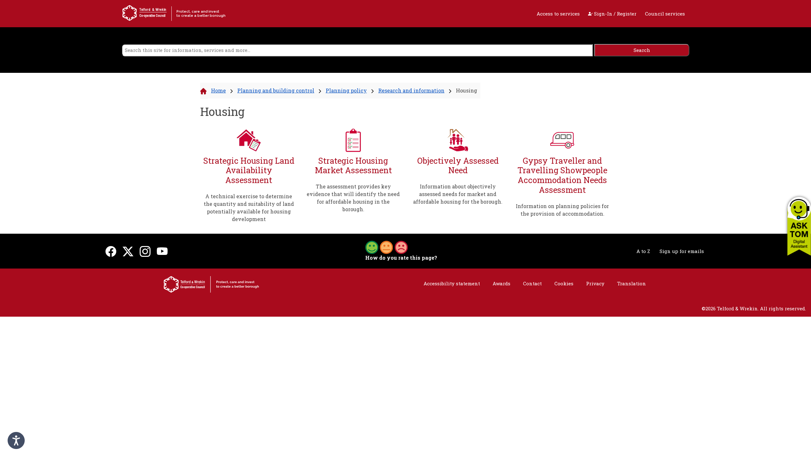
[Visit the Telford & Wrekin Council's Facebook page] (110, 251)
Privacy (595, 283)
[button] (799, 226)
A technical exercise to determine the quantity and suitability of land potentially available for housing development (249, 207)
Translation (631, 283)
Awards (501, 283)
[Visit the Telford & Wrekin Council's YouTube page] (162, 251)
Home (218, 90)
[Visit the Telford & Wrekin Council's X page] (128, 251)
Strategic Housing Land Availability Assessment (248, 170)
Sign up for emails (682, 251)
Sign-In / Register (614, 13)
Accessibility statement (452, 283)
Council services (665, 13)
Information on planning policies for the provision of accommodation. (562, 210)
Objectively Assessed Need (458, 165)
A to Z (643, 251)
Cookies (563, 283)
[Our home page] (211, 284)
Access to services (558, 13)
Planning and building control (275, 90)
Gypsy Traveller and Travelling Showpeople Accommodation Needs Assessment (562, 175)
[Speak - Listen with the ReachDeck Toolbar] (16, 440)
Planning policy (346, 90)
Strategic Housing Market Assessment (353, 165)
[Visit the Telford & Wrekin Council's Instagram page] (145, 251)
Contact (532, 283)
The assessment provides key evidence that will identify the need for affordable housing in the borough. (353, 197)
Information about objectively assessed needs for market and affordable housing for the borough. (457, 194)
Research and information (411, 90)
